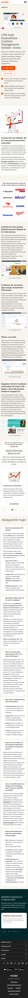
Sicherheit (18, 988)
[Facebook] (3, 963)
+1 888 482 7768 (14, 446)
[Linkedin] (18, 963)
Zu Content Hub (14, 504)
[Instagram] (7, 963)
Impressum (10, 988)
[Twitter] (15, 963)
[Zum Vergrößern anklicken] (14, 122)
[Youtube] (11, 963)
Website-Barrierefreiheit (14, 991)
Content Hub (4, 7)
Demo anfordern (8, 73)
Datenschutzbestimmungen (14, 985)
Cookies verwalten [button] (14, 994)
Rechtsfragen (14, 982)
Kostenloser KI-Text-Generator (12, 916)
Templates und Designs (7, 161)
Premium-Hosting (13, 163)
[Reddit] (22, 963)
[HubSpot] (5, 2)
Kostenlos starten (8, 68)
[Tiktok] (26, 963)
